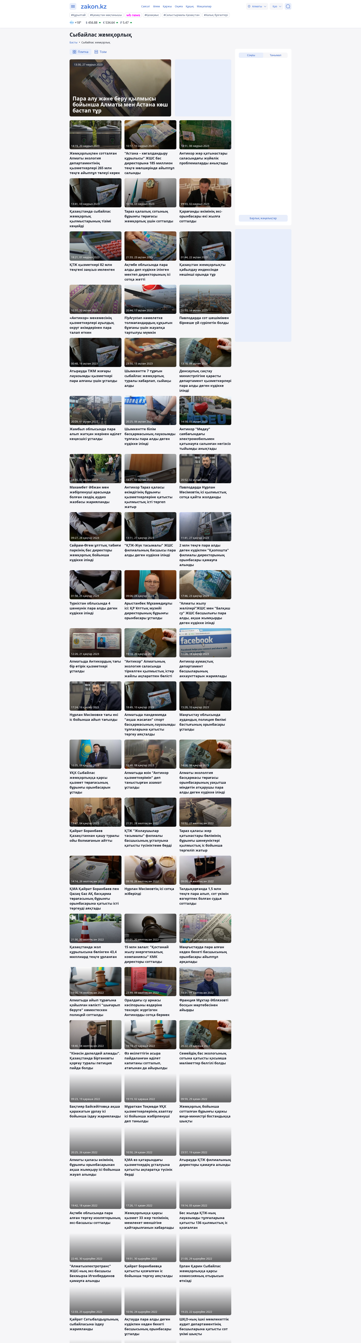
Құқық (190, 6)
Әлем (156, 6)
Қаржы (167, 6)
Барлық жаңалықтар (263, 218)
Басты (73, 42)
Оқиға (179, 6)
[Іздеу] (288, 6)
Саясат (145, 6)
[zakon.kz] (94, 6)
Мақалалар (204, 6)
